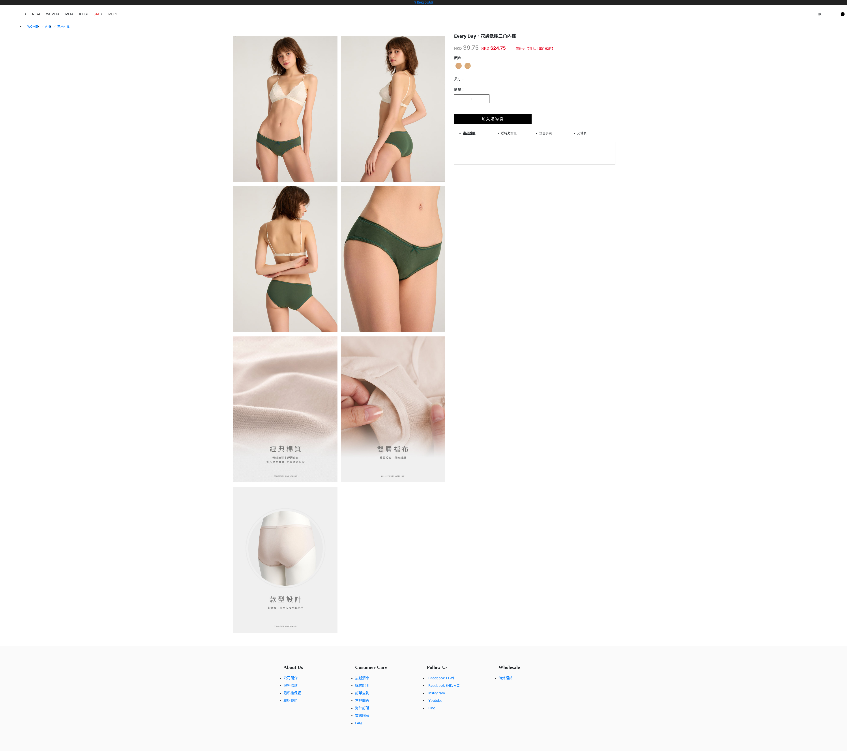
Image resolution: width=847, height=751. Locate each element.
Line (431, 708)
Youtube (435, 700)
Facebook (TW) (441, 678)
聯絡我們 (290, 700)
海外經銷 (505, 678)
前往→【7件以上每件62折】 (535, 48)
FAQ (358, 723)
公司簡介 (290, 678)
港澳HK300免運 (423, 2)
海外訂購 (362, 708)
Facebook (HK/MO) (444, 685)
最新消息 (362, 678)
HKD (458, 48)
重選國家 (362, 715)
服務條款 (290, 685)
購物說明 (362, 685)
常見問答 (362, 700)
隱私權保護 (292, 693)
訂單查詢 (362, 693)
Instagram (436, 693)
